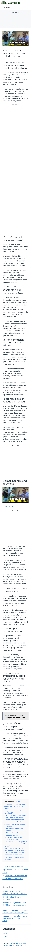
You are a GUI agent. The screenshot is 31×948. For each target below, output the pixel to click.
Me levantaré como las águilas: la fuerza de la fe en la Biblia (15, 869)
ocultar (18, 802)
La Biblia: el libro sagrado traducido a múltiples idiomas (14, 892)
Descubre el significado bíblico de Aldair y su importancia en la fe (15, 904)
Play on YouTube (9, 506)
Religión (5, 936)
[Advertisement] (15, 20)
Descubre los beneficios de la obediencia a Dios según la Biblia (14, 918)
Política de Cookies (20, 945)
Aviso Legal (8, 945)
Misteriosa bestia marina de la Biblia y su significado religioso (15, 911)
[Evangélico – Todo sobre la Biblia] (10, 2)
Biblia (4, 933)
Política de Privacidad (18, 943)
